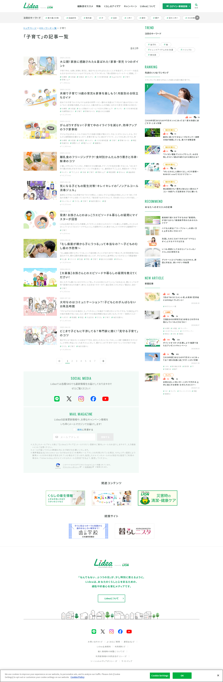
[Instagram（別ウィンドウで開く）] (81, 399)
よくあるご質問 (113, 641)
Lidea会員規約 (104, 646)
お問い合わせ (94, 641)
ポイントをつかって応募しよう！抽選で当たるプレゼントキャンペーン (180, 344)
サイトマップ (127, 661)
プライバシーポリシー (71, 467)
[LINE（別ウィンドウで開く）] (57, 399)
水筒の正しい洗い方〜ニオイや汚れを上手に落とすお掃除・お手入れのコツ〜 (181, 383)
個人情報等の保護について (110, 651)
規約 (79, 429)
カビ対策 (192, 18)
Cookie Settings (159, 675)
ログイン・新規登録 (178, 6)
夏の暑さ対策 (53, 18)
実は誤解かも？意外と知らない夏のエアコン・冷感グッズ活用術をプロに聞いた (180, 190)
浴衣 (116, 18)
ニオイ (130, 18)
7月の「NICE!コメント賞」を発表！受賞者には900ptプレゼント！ (181, 298)
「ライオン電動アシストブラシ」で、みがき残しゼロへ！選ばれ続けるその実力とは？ (181, 155)
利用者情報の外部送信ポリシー (110, 656)
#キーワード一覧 (48, 28)
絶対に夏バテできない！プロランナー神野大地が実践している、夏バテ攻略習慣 (181, 138)
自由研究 (73, 18)
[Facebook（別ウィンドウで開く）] (93, 399)
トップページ (30, 28)
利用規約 (88, 467)
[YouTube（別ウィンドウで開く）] (105, 399)
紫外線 (90, 18)
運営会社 (128, 641)
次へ (102, 363)
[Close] (218, 675)
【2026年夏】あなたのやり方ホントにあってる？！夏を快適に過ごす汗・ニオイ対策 (181, 358)
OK (182, 675)
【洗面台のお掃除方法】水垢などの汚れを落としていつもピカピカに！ (181, 320)
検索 (196, 8)
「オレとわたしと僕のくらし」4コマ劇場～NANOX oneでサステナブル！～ (181, 172)
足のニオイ (173, 18)
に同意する (85, 429)
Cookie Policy (77, 676)
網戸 (158, 18)
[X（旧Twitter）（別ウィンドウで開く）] (69, 399)
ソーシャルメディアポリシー (103, 661)
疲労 (145, 18)
